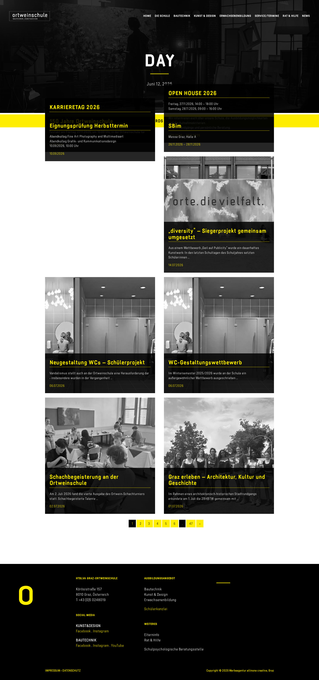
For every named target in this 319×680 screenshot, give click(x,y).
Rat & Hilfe (290, 15)
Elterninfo (151, 635)
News (306, 15)
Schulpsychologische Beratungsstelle (174, 649)
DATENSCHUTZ (71, 670)
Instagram (100, 631)
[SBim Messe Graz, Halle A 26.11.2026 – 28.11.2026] (219, 149)
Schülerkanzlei (155, 609)
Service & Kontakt (230, 590)
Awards (155, 121)
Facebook (83, 631)
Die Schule (162, 15)
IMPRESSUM (52, 670)
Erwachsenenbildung (235, 15)
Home (147, 15)
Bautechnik (182, 15)
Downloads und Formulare (236, 597)
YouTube (117, 645)
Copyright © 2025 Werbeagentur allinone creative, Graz (240, 670)
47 (191, 523)
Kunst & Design (205, 15)
